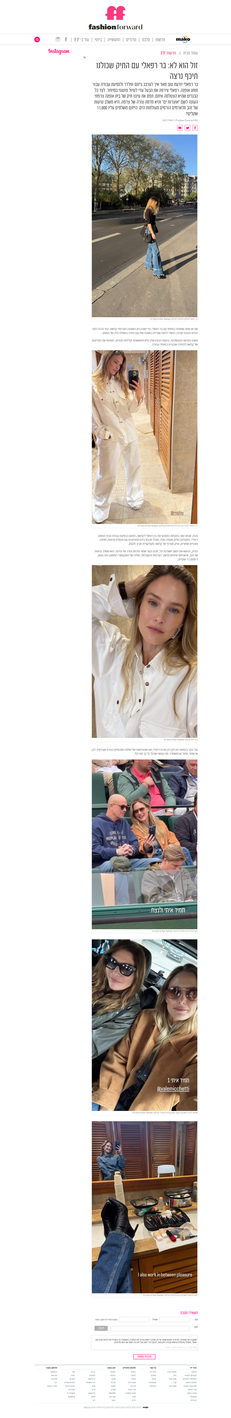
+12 (55, 1382)
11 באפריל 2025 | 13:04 (175, 1347)
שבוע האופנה (130, 1393)
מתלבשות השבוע (190, 1386)
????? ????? (125, 1407)
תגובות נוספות (144, 1356)
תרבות (113, 1382)
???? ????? (135, 1407)
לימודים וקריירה (69, 1382)
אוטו (93, 1386)
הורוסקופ (54, 1371)
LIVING (92, 1375)
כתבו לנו (153, 1371)
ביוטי (98, 40)
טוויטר (154, 1379)
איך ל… (173, 1382)
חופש (93, 1396)
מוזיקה (113, 1386)
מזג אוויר (54, 1375)
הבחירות (193, 1400)
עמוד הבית (190, 53)
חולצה (133, 1375)
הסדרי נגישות (52, 1386)
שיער (134, 1396)
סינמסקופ (71, 1396)
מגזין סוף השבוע (191, 1375)
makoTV (91, 1393)
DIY (175, 1375)
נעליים (133, 1371)
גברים (93, 1371)
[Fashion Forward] (115, 29)
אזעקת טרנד (171, 1371)
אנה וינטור (132, 1389)
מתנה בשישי (192, 1393)
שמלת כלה (132, 1382)
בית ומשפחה (90, 1382)
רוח (94, 1400)
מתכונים (54, 1379)
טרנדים (131, 40)
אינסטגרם (152, 1382)
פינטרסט (153, 1386)
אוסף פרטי (172, 1386)
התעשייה (114, 40)
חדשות (160, 40)
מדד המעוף (192, 1389)
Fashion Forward (185, 120)
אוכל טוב (112, 1396)
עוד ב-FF (81, 40)
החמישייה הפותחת (190, 1379)
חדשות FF (168, 53)
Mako (113, 1371)
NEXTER (112, 1393)
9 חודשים (91, 1379)
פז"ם (93, 1389)
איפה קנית (172, 1379)
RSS (85, 1407)
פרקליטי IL (71, 1393)
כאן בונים (71, 1389)
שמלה (133, 1379)
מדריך (134, 1400)
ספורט (113, 1389)
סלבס (146, 40)
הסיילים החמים (191, 1382)
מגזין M (72, 1379)
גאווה (73, 1375)
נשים (114, 1400)
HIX (73, 1371)
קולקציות (193, 1396)
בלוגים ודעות (70, 1386)
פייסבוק (153, 1375)
